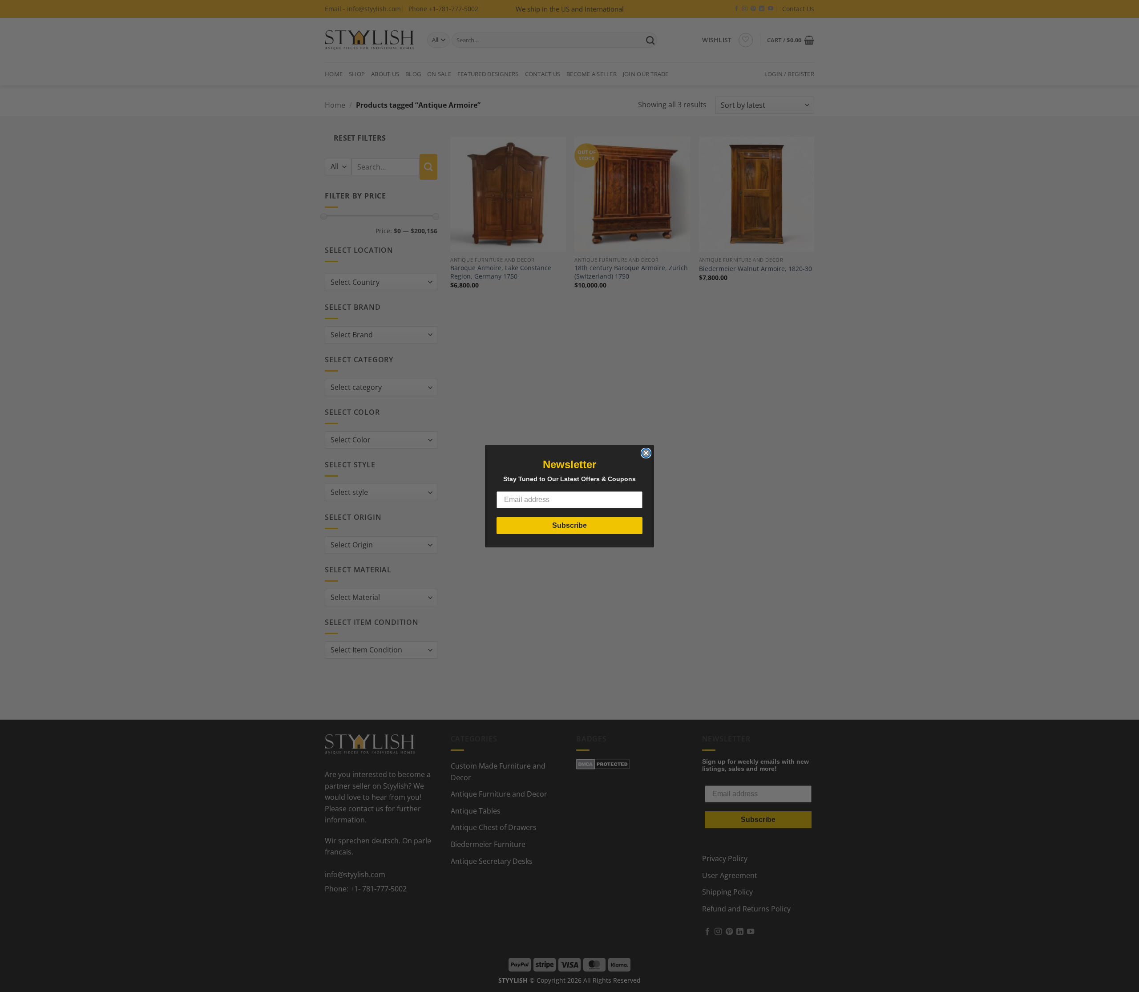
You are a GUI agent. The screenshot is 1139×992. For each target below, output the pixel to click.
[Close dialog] (646, 453)
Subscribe (569, 525)
